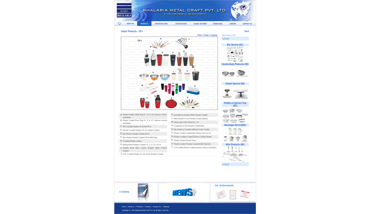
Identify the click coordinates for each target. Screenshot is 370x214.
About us (131, 206)
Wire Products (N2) (235, 144)
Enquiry (213, 35)
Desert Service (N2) (235, 83)
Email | (207, 35)
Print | (201, 35)
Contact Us (157, 206)
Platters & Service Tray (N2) (235, 104)
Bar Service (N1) (235, 44)
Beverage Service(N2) (235, 124)
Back (247, 31)
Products (139, 206)
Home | (125, 206)
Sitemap (166, 206)
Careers (148, 206)
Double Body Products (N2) (235, 64)
